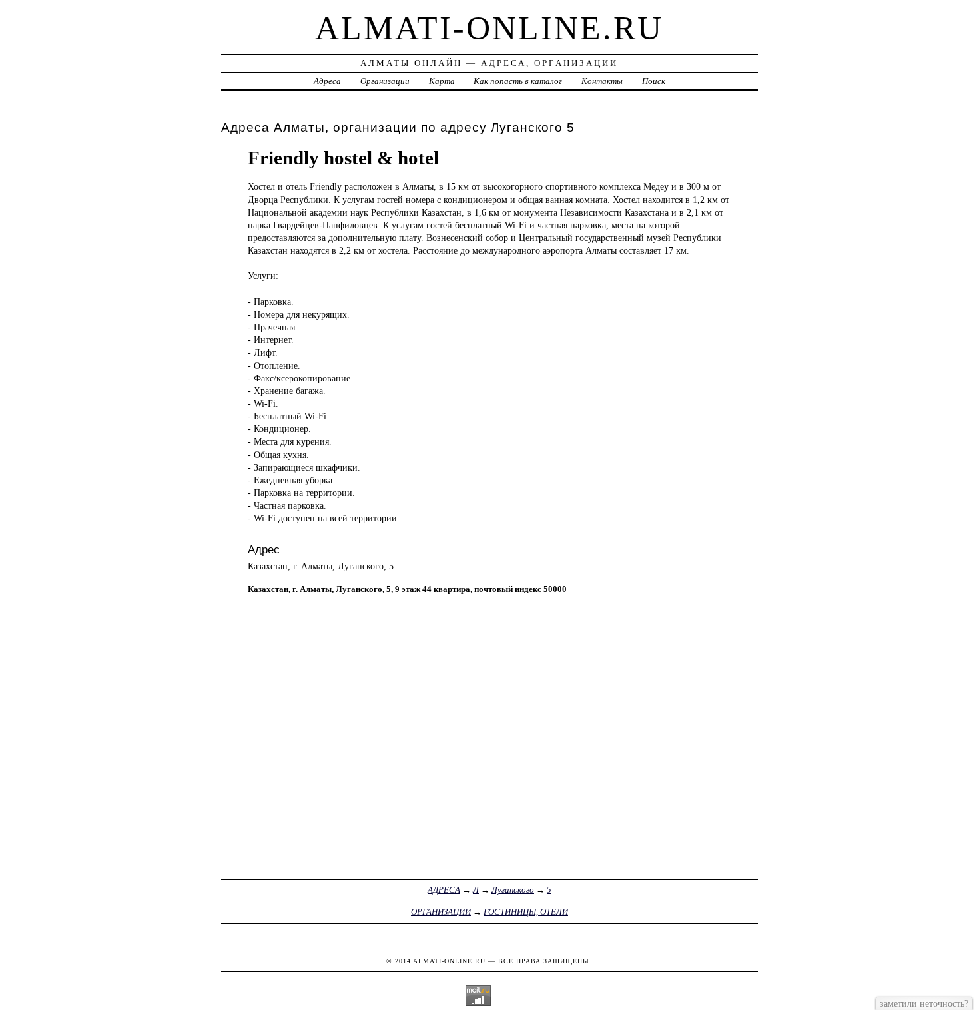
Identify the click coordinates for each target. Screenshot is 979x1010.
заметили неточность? (924, 1003)
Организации (385, 81)
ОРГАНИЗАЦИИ (441, 912)
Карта (442, 81)
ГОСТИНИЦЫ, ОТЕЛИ (526, 912)
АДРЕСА (444, 890)
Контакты (602, 81)
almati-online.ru (489, 28)
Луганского (512, 890)
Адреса (327, 81)
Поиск (653, 81)
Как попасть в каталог (518, 81)
